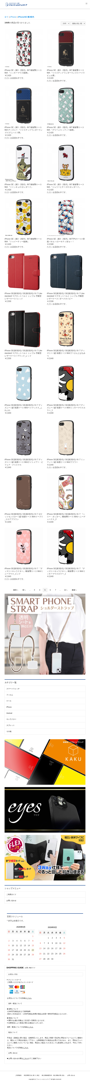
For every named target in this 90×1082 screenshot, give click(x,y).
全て (6, 17)
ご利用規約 (18, 1075)
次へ (66, 590)
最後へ (74, 590)
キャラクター (11, 719)
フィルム (9, 695)
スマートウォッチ (13, 689)
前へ (24, 590)
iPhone (9, 707)
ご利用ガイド (11, 894)
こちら (29, 998)
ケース (8, 701)
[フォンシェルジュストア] (45, 4)
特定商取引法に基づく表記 (31, 1075)
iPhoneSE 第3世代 (26, 17)
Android (9, 713)
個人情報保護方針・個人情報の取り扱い (53, 1075)
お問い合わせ (11, 900)
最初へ (15, 590)
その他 (8, 731)
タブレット (10, 725)
